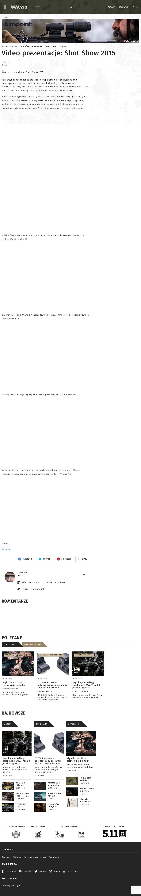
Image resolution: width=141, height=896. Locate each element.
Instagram (72, 871)
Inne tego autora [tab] (32, 645)
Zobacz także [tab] (10, 645)
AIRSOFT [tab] (7, 724)
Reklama (5, 18)
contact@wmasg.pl (11, 885)
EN (137, 7)
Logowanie (123, 7)
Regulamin (54, 857)
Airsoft (16, 46)
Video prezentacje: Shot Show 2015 (51, 46)
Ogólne (26, 46)
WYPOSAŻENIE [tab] (74, 724)
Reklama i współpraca (35, 857)
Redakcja (6, 857)
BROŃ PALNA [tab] (41, 724)
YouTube (6, 550)
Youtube (27, 871)
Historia (17, 857)
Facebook (11, 871)
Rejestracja (110, 7)
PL (134, 7)
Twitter (42, 871)
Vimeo (56, 871)
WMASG (5, 46)
